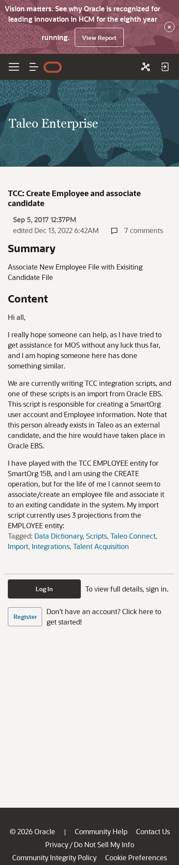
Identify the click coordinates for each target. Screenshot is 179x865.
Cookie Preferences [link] (136, 857)
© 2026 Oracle (32, 831)
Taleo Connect (133, 535)
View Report (99, 37)
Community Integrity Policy (54, 857)
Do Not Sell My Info (104, 844)
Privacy (56, 844)
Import (18, 546)
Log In (44, 589)
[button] (33, 66)
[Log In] (164, 67)
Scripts (96, 535)
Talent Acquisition (101, 546)
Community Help (101, 831)
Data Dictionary (58, 535)
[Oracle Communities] (145, 67)
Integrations (51, 546)
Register (25, 616)
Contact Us (153, 831)
